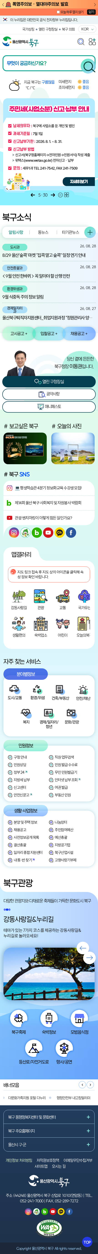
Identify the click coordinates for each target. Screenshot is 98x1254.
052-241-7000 (31, 1201)
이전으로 (33, 195)
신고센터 (20, 787)
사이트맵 (41, 1166)
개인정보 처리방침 (19, 1160)
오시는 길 (59, 1166)
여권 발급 (61, 787)
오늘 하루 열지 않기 (72, 12)
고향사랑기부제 (65, 860)
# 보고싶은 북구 (20, 426)
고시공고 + (18, 333)
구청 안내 (20, 757)
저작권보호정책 (48, 1160)
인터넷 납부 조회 (66, 779)
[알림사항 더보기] (90, 232)
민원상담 (20, 764)
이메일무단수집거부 (78, 1160)
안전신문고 (21, 795)
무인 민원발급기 (66, 772)
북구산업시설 (64, 852)
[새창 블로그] (37, 532)
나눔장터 (61, 822)
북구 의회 (68, 29)
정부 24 (19, 772)
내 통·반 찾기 (23, 860)
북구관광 (18, 883)
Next (95, 5)
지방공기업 (62, 844)
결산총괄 (20, 844)
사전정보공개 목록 (26, 837)
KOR (84, 29)
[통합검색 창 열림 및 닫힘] (80, 40)
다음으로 (53, 195)
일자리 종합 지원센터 (28, 852)
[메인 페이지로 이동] (20, 38)
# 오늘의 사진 (66, 426)
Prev (3, 5)
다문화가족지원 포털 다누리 (27, 1098)
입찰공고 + (49, 333)
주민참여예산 (64, 829)
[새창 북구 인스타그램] (14, 532)
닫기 (91, 12)
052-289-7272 (66, 1201)
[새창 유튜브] (48, 532)
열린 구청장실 (48, 29)
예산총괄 (61, 837)
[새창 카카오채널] (59, 532)
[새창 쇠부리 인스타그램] (25, 532)
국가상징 (28, 29)
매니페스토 (52, 406)
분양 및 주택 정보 (25, 822)
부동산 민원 (63, 795)
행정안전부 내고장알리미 (73, 1098)
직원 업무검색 (64, 757)
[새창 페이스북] (71, 532)
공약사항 (52, 393)
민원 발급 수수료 (66, 764)
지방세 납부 (22, 779)
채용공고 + (79, 333)
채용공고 (20, 829)
